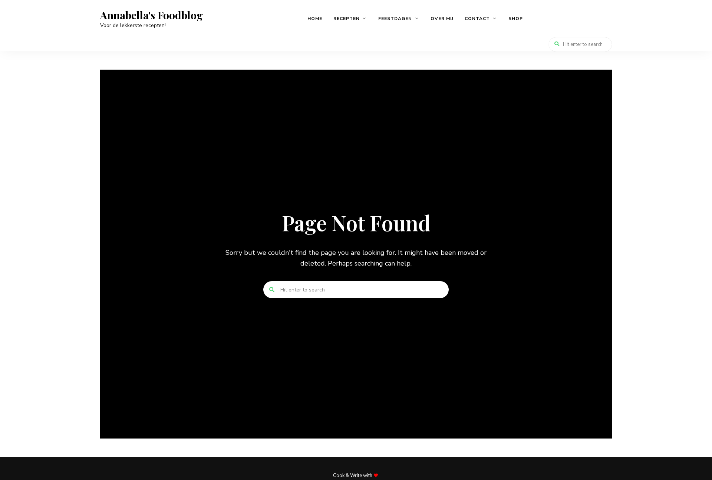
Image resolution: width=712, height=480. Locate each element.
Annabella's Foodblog (151, 15)
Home (314, 18)
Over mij (442, 18)
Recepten (346, 18)
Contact (477, 18)
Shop (515, 18)
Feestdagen (395, 18)
